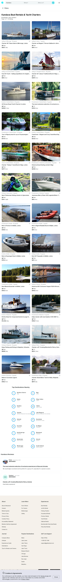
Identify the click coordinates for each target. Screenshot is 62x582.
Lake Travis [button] (24, 548)
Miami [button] (22, 537)
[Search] (53, 2)
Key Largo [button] (24, 559)
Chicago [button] (23, 553)
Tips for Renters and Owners (9, 548)
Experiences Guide (6, 543)
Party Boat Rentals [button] (45, 526)
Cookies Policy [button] (5, 518)
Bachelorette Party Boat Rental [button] (48, 524)
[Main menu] (59, 3)
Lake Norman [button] (24, 556)
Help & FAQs (44, 537)
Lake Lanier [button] (24, 540)
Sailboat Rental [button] (45, 521)
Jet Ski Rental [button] (44, 508)
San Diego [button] (24, 545)
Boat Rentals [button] (44, 505)
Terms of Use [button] (44, 576)
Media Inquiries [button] (5, 511)
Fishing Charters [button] (45, 511)
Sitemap (4, 526)
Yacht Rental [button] (44, 518)
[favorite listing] (29, 41)
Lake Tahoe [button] (24, 543)
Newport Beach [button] (25, 551)
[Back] (3, 30)
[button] (5, 17)
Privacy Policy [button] (25, 579)
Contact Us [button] (4, 529)
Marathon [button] (23, 564)
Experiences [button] (45, 501)
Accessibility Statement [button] (7, 521)
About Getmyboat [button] (6, 505)
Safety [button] (23, 513)
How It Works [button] (24, 505)
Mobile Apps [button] (24, 511)
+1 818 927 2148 (45, 540)
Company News (6, 537)
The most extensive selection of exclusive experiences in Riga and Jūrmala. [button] (25, 466)
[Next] (28, 30)
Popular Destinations (27, 534)
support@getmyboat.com (47, 543)
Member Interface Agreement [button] (9, 524)
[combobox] (14, 2)
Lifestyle (4, 540)
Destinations (5, 545)
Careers (4, 508)
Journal (4, 534)
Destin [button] (23, 561)
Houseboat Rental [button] (45, 513)
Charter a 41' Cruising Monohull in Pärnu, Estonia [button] (17, 482)
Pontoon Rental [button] (45, 516)
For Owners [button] (24, 508)
